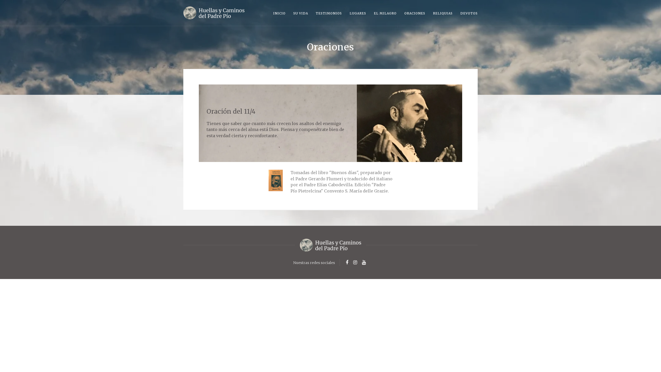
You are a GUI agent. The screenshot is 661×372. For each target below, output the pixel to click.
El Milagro (385, 13)
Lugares (358, 13)
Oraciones (414, 13)
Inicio (279, 13)
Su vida (300, 13)
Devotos (469, 13)
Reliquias (443, 13)
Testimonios (329, 13)
